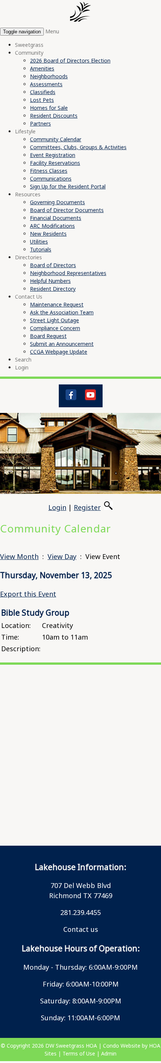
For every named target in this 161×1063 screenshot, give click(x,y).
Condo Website (121, 1045)
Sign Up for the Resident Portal (68, 186)
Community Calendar (55, 139)
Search (23, 359)
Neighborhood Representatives (68, 273)
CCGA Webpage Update (58, 351)
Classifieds (42, 92)
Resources (27, 194)
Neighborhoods (49, 76)
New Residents (48, 233)
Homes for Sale (49, 107)
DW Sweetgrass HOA (71, 1045)
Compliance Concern (55, 328)
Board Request (48, 335)
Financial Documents (55, 217)
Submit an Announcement (62, 343)
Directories (28, 257)
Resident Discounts (54, 115)
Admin (108, 1053)
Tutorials (40, 249)
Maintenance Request (56, 304)
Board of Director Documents (67, 210)
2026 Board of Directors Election (70, 60)
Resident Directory (53, 288)
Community (29, 52)
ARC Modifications (52, 225)
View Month (19, 556)
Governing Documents (57, 202)
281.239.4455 (80, 912)
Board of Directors (53, 265)
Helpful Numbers (50, 280)
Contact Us (28, 296)
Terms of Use (79, 1053)
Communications (51, 178)
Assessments (46, 84)
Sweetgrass (29, 44)
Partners (40, 123)
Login (21, 367)
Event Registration (52, 154)
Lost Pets (42, 99)
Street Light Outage (54, 320)
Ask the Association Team (62, 312)
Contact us (80, 929)
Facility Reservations (55, 162)
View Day (62, 556)
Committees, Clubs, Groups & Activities (78, 147)
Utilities (39, 241)
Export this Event (28, 593)
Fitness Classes (48, 170)
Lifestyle (25, 131)
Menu (52, 31)
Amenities (42, 68)
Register (87, 507)
